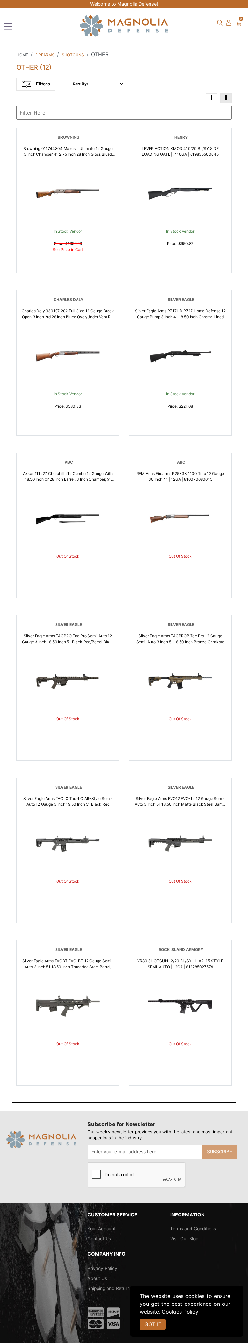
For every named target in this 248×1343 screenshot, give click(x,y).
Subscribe (219, 1151)
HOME (22, 54)
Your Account (102, 1228)
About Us (97, 1278)
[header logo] (124, 25)
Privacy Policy (102, 1268)
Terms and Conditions (193, 1228)
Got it (152, 1324)
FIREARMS (45, 54)
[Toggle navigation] (8, 26)
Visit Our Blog (184, 1238)
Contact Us (99, 1238)
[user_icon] (229, 23)
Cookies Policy (180, 1311)
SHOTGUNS (73, 54)
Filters (43, 83)
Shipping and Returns (110, 1288)
